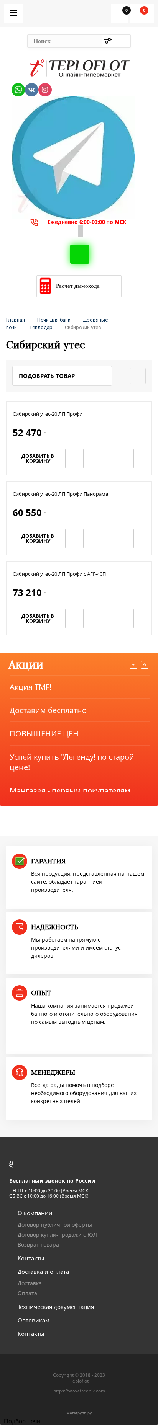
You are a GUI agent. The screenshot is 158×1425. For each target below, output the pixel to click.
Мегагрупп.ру (79, 1412)
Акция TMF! (30, 687)
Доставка (30, 1283)
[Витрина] (138, 376)
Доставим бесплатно (48, 710)
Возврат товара (38, 1244)
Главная (15, 320)
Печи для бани (54, 320)
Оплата (27, 1293)
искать (122, 41)
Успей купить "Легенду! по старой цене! (72, 762)
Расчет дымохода (78, 286)
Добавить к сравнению (140, 458)
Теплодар (41, 327)
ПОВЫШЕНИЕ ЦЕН (44, 733)
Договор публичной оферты (55, 1224)
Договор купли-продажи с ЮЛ (57, 1234)
